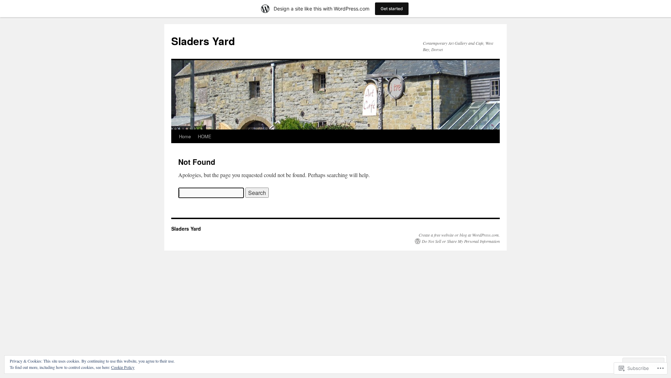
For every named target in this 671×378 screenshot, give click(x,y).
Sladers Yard (203, 40)
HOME (204, 136)
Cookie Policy (123, 367)
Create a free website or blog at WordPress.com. (459, 235)
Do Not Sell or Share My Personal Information (461, 241)
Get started (392, 8)
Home (185, 136)
